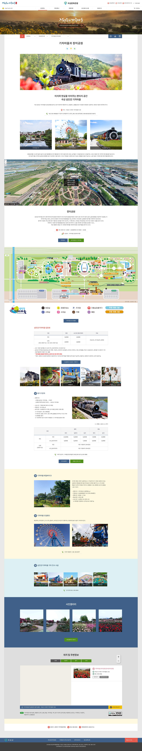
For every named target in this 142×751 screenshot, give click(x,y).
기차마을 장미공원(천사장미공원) (103, 669)
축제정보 (63, 240)
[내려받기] (115, 36)
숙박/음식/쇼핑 (85, 8)
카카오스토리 (71, 48)
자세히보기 (96, 677)
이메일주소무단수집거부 (65, 740)
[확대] (118, 657)
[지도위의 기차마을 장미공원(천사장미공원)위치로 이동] (82, 673)
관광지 (66, 660)
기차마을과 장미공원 (55, 37)
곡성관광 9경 (41, 37)
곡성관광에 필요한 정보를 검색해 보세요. (69, 25)
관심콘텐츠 (112, 3)
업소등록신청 (87, 740)
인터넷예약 (64, 461)
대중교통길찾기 (116, 707)
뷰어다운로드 (77, 740)
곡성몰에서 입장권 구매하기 (71, 362)
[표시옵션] (110, 36)
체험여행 (71, 8)
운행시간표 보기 (77, 461)
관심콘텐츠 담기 (104, 677)
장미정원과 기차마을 (76, 240)
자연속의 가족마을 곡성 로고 (9, 3)
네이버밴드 (74, 48)
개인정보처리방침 (52, 740)
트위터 (67, 48)
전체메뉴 (138, 8)
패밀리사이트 (128, 740)
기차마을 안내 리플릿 (71, 320)
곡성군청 (120, 3)
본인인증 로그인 (128, 3)
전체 (56, 660)
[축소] (118, 661)
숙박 (86, 660)
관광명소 (42, 8)
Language (137, 3)
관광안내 (99, 8)
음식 (76, 660)
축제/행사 (56, 8)
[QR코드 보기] (120, 36)
